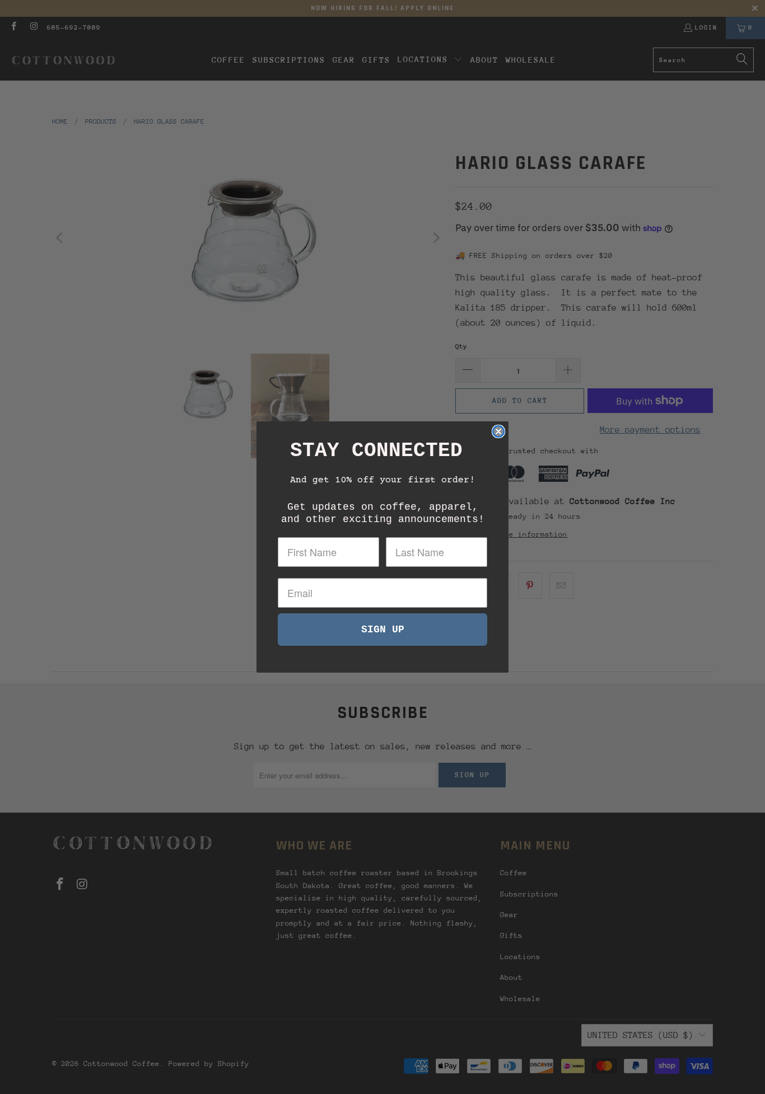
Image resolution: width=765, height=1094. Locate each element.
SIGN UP (382, 629)
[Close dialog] (498, 431)
